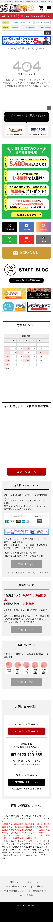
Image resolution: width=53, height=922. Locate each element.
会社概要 (39, 886)
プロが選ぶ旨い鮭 (18, 22)
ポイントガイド (35, 882)
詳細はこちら (26, 564)
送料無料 (48, 16)
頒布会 (17, 16)
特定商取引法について (15, 890)
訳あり (27, 16)
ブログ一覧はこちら (26, 471)
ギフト (36, 16)
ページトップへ (49, 108)
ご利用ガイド (14, 882)
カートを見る (26, 894)
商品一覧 (5, 16)
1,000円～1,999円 (28, 27)
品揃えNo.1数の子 (42, 22)
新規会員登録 (39, 890)
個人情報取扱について (17, 886)
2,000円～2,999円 (45, 27)
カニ (30, 22)
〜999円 (15, 27)
